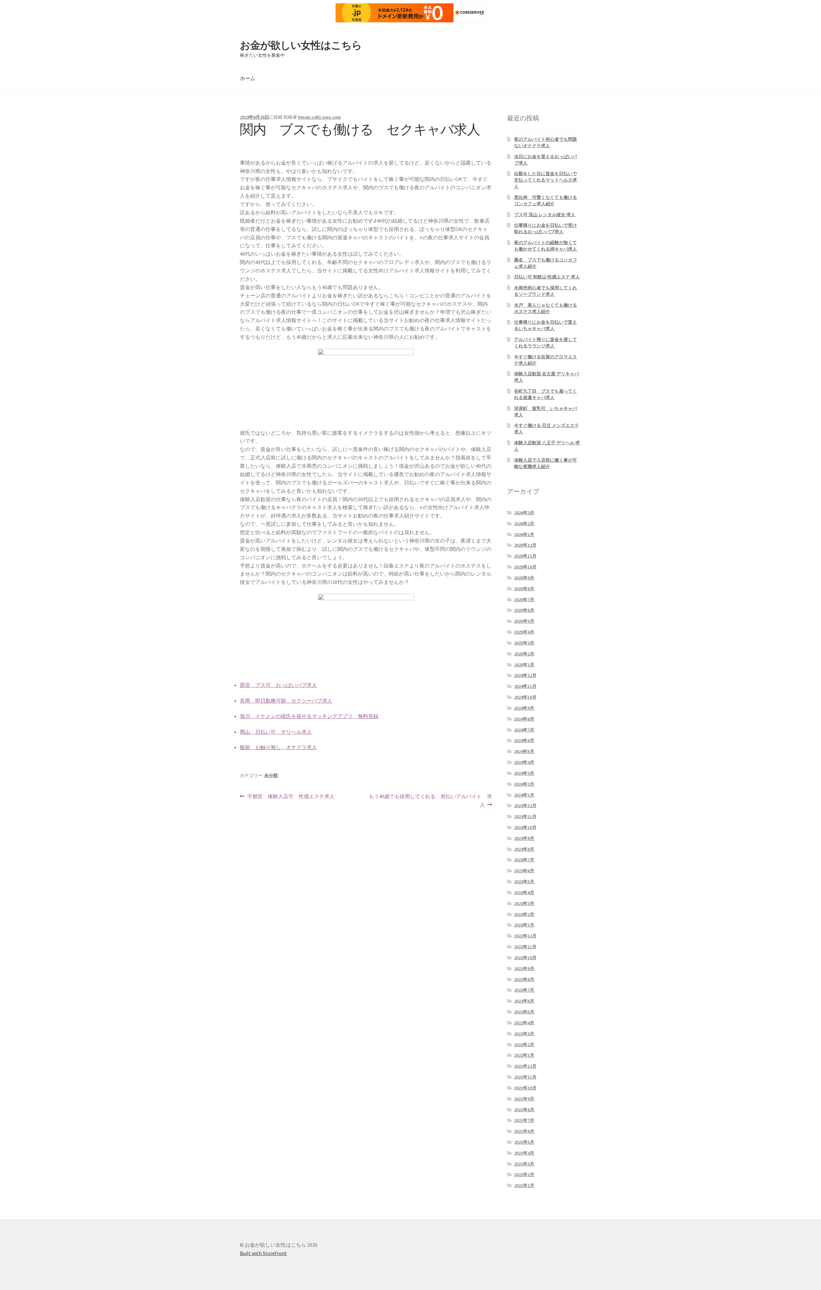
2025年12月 (525, 545)
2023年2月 (524, 914)
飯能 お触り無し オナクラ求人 (278, 747)
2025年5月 (524, 621)
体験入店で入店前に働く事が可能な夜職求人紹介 (545, 463)
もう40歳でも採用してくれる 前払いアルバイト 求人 (430, 801)
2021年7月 (524, 1120)
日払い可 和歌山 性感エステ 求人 (547, 277)
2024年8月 (524, 719)
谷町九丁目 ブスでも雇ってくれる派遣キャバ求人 (545, 394)
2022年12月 (525, 936)
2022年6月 (524, 1001)
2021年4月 (524, 1153)
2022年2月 (524, 1044)
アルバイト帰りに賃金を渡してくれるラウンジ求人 (545, 343)
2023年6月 (524, 871)
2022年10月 (525, 958)
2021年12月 (525, 1066)
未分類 (271, 775)
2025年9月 (524, 578)
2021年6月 (524, 1131)
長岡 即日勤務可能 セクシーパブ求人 (286, 700)
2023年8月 (524, 849)
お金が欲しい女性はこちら (301, 45)
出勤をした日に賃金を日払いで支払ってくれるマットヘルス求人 (545, 180)
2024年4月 (524, 762)
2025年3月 (524, 643)
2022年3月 (524, 1034)
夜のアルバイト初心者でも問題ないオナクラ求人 (545, 142)
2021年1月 (524, 1185)
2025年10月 (525, 567)
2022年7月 (524, 990)
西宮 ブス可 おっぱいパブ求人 (278, 685)
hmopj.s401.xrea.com (319, 117)
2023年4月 (524, 892)
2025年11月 (525, 556)
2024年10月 (525, 697)
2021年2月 (524, 1174)
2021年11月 (525, 1077)
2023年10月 (525, 827)
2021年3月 (524, 1164)
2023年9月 (524, 838)
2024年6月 (524, 740)
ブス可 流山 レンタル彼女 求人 (544, 215)
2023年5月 (524, 881)
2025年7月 (524, 599)
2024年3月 (524, 773)
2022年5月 (524, 1012)
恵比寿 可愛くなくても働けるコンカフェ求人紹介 (545, 200)
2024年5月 (524, 751)
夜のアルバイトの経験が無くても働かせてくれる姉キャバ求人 (545, 246)
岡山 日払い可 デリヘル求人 (276, 732)
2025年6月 (524, 610)
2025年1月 (524, 665)
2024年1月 (524, 795)
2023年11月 (525, 816)
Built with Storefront (263, 1253)
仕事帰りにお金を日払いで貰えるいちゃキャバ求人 (545, 325)
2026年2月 (524, 523)
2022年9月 (524, 968)
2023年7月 (524, 860)
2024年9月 (524, 708)
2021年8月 (524, 1110)
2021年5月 (524, 1142)
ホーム (247, 78)
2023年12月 (525, 805)
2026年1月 (524, 534)
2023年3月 (524, 903)
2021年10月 (525, 1088)
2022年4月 (524, 1023)
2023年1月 (524, 925)
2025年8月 (524, 589)
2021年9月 (524, 1099)
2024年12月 (525, 675)
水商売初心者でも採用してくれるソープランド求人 (545, 291)
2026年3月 (524, 513)
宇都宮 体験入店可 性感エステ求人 (290, 797)
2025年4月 (524, 632)
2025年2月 (524, 654)
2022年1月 (524, 1055)
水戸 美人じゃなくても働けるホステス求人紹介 (545, 308)
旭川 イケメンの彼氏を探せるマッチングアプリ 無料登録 (309, 716)
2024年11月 (525, 686)
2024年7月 (524, 730)
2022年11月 (525, 947)
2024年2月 (524, 784)
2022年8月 (524, 979)
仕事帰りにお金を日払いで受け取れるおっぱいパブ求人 (545, 228)
